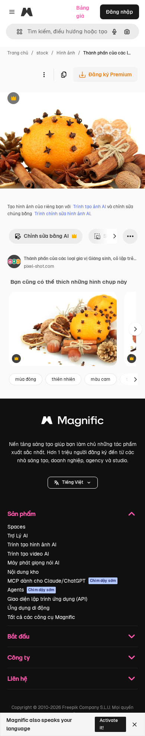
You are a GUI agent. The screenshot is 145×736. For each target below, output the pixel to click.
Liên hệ (17, 678)
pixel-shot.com (39, 266)
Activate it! (109, 723)
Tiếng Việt (72, 482)
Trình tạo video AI (28, 553)
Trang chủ (17, 53)
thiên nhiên (63, 379)
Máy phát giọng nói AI (33, 562)
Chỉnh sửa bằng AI (41, 238)
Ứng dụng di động (28, 608)
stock (42, 53)
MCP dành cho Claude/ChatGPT (61, 580)
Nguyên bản (52, 99)
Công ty (18, 657)
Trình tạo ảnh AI (89, 207)
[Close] (134, 724)
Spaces (16, 526)
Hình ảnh (66, 53)
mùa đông (25, 379)
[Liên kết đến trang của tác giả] (14, 262)
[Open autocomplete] (16, 31)
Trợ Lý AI (17, 535)
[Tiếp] (114, 236)
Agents (30, 589)
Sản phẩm (21, 513)
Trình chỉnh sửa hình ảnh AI (62, 214)
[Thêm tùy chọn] (43, 74)
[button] (73, 483)
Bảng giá (82, 11)
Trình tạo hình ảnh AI (32, 544)
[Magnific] (72, 422)
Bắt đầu (18, 636)
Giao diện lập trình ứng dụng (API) (47, 599)
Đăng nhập (119, 12)
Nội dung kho (23, 572)
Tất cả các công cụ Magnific (41, 617)
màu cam (100, 379)
